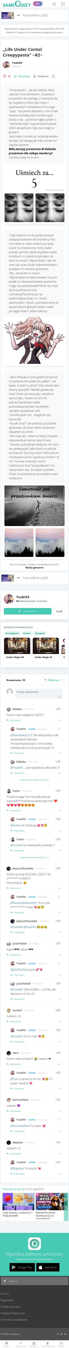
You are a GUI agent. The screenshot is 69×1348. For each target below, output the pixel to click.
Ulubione (43, 76)
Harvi (16, 1053)
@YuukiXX (16, 767)
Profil (59, 611)
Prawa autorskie (10, 1306)
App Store (51, 1267)
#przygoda (40, 633)
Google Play (25, 1267)
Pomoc (5, 1293)
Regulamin (7, 1300)
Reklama (13, 1281)
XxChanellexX (20, 1099)
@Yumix (15, 825)
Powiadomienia (47, 1346)
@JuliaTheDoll (19, 970)
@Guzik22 (16, 1036)
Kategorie (33, 1346)
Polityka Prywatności (13, 1313)
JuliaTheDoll (20, 943)
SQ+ (37, 3)
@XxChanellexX (20, 1126)
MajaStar (18, 1142)
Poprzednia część (35, 15)
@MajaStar (17, 1168)
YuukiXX (17, 62)
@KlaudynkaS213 (21, 735)
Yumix (16, 790)
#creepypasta (12, 633)
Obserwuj (24, 76)
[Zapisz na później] (53, 76)
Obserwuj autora (30, 611)
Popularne (20, 1346)
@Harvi (14, 1079)
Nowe (6, 1346)
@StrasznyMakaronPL (23, 903)
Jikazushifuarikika (23, 868)
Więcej (61, 1346)
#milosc (27, 633)
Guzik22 (17, 1010)
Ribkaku (17, 709)
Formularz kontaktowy (14, 1319)
